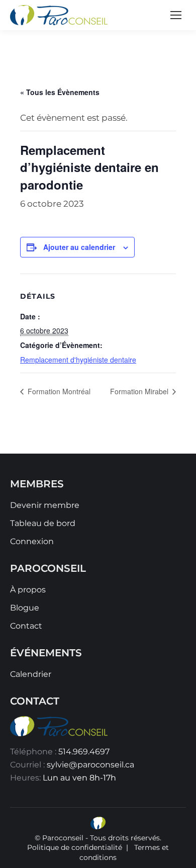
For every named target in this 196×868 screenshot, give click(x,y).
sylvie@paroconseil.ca (90, 764)
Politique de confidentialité (74, 847)
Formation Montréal (58, 391)
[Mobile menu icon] (176, 15)
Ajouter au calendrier (79, 247)
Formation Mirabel (140, 391)
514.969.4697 (84, 751)
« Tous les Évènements (60, 92)
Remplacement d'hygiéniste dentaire (78, 360)
